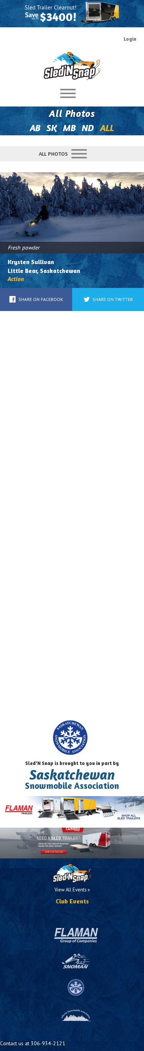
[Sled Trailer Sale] (72, 13)
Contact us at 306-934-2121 (32, 1043)
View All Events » (72, 889)
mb (69, 127)
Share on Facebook (40, 299)
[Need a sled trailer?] (72, 843)
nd (88, 127)
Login (130, 39)
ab (35, 127)
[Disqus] (72, 415)
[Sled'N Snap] (72, 63)
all (107, 127)
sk (51, 127)
